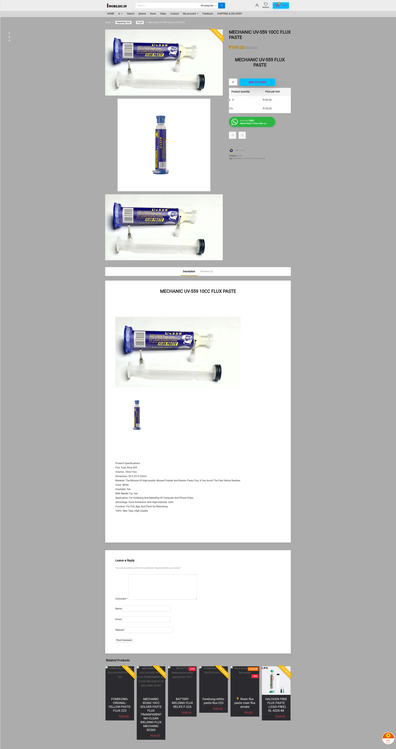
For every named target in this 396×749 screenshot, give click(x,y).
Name (118, 608)
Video (163, 13)
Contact (174, 13)
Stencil (130, 13)
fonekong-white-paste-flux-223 (213, 701)
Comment (121, 598)
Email (118, 619)
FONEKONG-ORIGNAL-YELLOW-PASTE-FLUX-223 (119, 704)
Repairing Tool (123, 22)
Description (189, 271)
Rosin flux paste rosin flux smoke (244, 703)
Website (119, 629)
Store (153, 13)
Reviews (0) (206, 271)
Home (108, 22)
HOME (110, 13)
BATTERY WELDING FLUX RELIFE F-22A (182, 703)
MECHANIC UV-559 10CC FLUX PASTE (249, 158)
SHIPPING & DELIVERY (229, 13)
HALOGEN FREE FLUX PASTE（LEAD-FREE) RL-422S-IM (276, 704)
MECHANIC (240, 150)
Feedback (207, 13)
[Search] (221, 5)
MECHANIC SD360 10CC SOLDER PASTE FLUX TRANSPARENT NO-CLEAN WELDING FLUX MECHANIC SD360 (151, 714)
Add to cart (257, 82)
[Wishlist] (266, 4)
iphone (142, 13)
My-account (189, 13)
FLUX (139, 22)
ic (119, 13)
